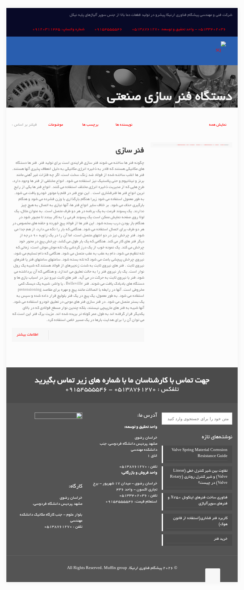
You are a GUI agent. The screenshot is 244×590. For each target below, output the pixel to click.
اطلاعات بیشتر (27, 335)
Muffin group (115, 568)
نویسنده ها (124, 125)
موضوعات (55, 125)
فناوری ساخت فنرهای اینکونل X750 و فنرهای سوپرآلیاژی (197, 501)
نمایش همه (218, 125)
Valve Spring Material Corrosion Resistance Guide (199, 453)
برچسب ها (89, 125)
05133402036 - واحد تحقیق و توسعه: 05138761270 (179, 29)
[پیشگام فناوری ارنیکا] (221, 51)
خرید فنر (220, 539)
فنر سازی (130, 151)
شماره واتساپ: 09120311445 (58, 29)
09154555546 (108, 29)
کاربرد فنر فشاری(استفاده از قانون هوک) (200, 521)
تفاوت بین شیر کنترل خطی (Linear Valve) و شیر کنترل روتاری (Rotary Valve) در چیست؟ (198, 477)
